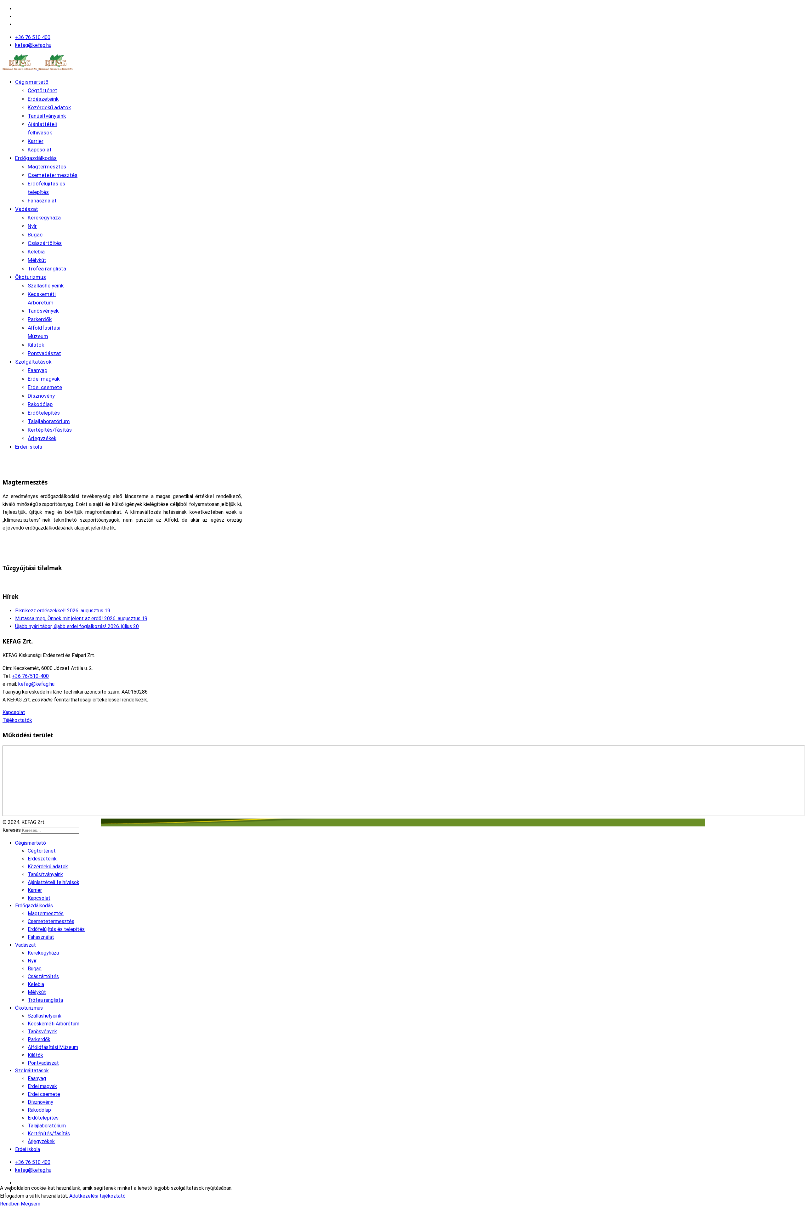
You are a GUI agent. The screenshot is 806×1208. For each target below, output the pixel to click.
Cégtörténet (42, 90)
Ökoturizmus (30, 277)
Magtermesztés (47, 166)
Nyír (32, 226)
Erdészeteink (43, 99)
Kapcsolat (40, 149)
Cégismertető (31, 82)
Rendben (10, 1204)
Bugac (35, 234)
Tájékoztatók (17, 720)
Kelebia (36, 251)
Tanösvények (43, 311)
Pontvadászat (44, 353)
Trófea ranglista (47, 268)
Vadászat (26, 209)
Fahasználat (42, 200)
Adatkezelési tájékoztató (97, 1196)
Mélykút (37, 260)
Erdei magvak (44, 379)
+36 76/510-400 (30, 676)
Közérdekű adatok (49, 107)
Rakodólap (40, 404)
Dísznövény (41, 396)
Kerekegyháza (44, 217)
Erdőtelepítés (44, 413)
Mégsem (30, 1204)
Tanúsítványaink (47, 116)
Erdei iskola (28, 447)
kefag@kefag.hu (33, 45)
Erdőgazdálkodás (36, 158)
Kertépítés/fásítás (50, 430)
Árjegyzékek (42, 438)
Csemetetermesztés (52, 175)
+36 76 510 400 (32, 37)
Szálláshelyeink (46, 285)
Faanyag (38, 370)
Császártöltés (45, 243)
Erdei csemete (45, 387)
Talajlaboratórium (49, 421)
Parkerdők (40, 319)
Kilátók (36, 345)
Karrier (35, 141)
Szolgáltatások (33, 362)
